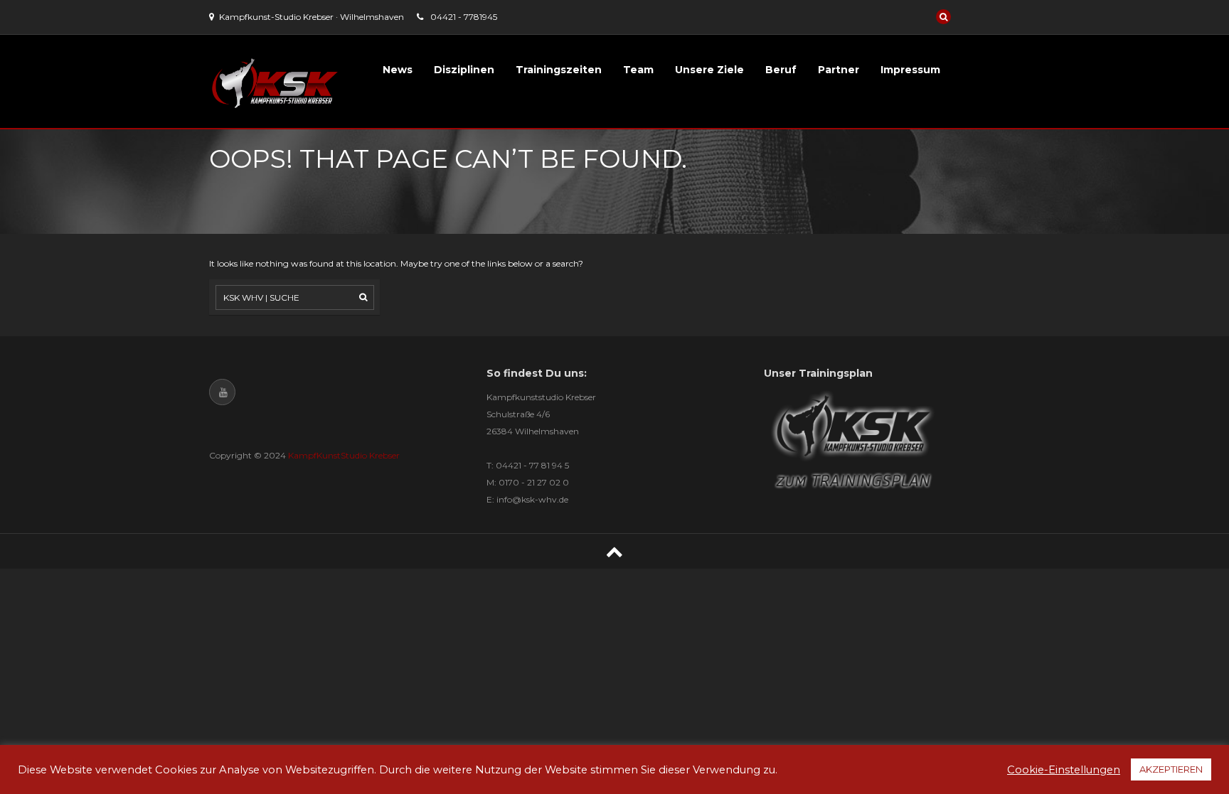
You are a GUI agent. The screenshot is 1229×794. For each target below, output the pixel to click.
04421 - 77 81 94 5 (532, 465)
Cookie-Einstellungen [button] (1063, 769)
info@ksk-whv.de (532, 499)
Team (638, 69)
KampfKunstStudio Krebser (344, 455)
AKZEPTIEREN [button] (1171, 769)
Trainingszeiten (559, 69)
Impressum (910, 69)
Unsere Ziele (709, 69)
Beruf (781, 69)
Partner (838, 69)
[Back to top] (614, 551)
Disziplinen (464, 69)
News (398, 69)
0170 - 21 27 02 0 (534, 482)
